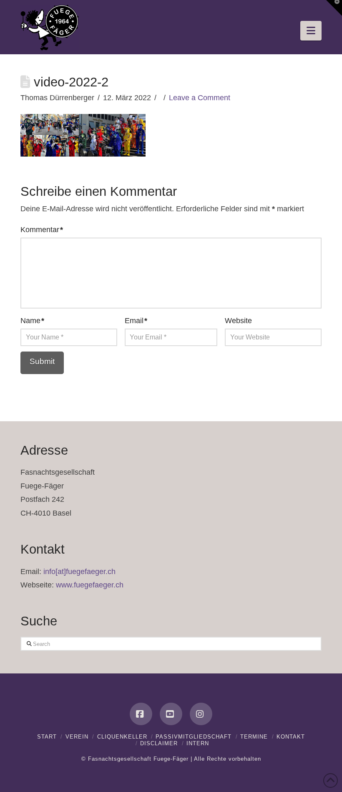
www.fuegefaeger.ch (89, 585)
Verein (76, 737)
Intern (197, 743)
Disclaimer (159, 743)
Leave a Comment (199, 98)
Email (136, 320)
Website (238, 320)
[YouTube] (171, 714)
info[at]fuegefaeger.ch (79, 571)
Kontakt (291, 737)
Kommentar (41, 229)
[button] (311, 30)
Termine (254, 737)
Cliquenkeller (122, 737)
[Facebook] (141, 714)
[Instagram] (201, 714)
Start (47, 737)
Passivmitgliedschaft (193, 737)
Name (32, 320)
